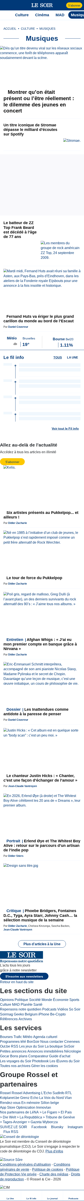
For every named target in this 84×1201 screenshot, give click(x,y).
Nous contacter (51, 1041)
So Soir (74, 1009)
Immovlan (43, 1107)
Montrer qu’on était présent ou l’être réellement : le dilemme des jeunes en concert (38, 101)
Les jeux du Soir (31, 1046)
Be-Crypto (58, 1014)
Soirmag (6, 1014)
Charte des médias (53, 1174)
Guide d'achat (59, 1056)
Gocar (4, 1056)
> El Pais (65, 1112)
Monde (47, 1000)
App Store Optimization (17, 1107)
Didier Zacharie (17, 523)
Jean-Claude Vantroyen (22, 786)
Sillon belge (50, 1103)
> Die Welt (8, 1117)
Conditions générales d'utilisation (25, 1164)
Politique (21, 1000)
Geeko (19, 1014)
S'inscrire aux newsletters (24, 976)
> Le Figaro (48, 1112)
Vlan (68, 1098)
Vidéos (62, 1009)
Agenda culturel (45, 1037)
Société (35, 1000)
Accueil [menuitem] (9, 28)
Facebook (39, 1127)
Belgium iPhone (37, 1014)
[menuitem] (10, 1195)
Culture (5, 1004)
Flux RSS (10, 1132)
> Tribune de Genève (59, 1117)
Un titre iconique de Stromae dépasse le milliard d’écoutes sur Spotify (30, 129)
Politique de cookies (47, 1169)
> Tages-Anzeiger (13, 1122)
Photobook (40, 1061)
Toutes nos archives (15, 1066)
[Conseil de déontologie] (19, 1136)
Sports (74, 1000)
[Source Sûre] (11, 1159)
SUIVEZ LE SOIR (13, 1127)
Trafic (18, 1037)
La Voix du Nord (51, 1098)
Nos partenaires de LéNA (19, 1112)
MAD (16, 1004)
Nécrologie (72, 1051)
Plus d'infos (54, 1151)
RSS (14, 1046)
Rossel (5, 1093)
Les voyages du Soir (15, 1061)
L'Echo (46, 1093)
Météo (27, 1037)
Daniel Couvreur (18, 326)
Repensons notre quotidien (20, 1009)
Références (9, 1019)
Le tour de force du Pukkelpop (33, 578)
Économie (60, 1000)
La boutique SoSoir (59, 1046)
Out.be (5, 1046)
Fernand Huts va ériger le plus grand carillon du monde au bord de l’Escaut (38, 318)
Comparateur (38, 1056)
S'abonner (74, 5)
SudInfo (58, 1093)
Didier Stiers (15, 855)
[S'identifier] (62, 5)
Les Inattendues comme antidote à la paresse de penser (35, 711)
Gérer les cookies (44, 1066)
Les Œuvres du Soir (65, 1061)
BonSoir (33, 1041)
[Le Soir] (42, 5)
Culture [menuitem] (22, 15)
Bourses (6, 1037)
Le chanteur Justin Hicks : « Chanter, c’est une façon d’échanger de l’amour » (40, 778)
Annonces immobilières (45, 1051)
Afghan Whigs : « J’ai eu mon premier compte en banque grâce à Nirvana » (40, 644)
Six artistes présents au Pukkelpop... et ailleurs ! (40, 514)
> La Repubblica (29, 1117)
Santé (37, 1004)
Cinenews (72, 1041)
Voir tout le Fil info (65, 428)
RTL (68, 1093)
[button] (5, 5)
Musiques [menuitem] (47, 28)
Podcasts (49, 1009)
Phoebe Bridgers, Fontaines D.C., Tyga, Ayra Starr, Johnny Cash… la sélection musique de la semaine (40, 915)
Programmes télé (13, 1041)
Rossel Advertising (26, 1093)
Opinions (7, 1000)
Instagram (75, 1127)
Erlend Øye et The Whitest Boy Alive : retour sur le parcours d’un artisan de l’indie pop (41, 845)
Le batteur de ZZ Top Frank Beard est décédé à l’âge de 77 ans (20, 230)
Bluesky (56, 1127)
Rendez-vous (10, 1103)
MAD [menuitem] (60, 15)
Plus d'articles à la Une (42, 944)
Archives (25, 1019)
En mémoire (30, 1103)
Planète (27, 1004)
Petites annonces (13, 1051)
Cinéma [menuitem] (42, 15)
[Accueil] (5, 15)
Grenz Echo (29, 1098)
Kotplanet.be (9, 1098)
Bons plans (18, 1056)
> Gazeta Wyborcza (43, 1122)
